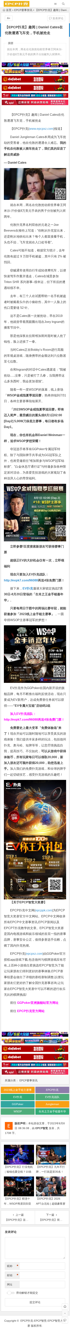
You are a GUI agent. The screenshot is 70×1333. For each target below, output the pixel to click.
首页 (8, 10)
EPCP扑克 (52, 1089)
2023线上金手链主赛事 (18, 1089)
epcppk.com (43, 910)
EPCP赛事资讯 (23, 10)
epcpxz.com (34, 953)
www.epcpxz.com (41, 128)
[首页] (65, 1306)
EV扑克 (28, 588)
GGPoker (17, 1104)
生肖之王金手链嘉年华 (52, 1111)
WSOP (18, 1111)
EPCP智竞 (41, 1128)
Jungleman (52, 1104)
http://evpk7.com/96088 (21, 580)
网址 (9, 1284)
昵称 (12, 1266)
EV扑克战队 (52, 1097)
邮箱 (12, 1275)
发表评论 (57, 18)
